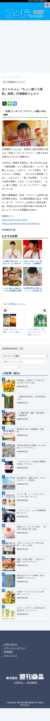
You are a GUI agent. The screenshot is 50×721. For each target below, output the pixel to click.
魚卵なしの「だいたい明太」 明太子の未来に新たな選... (31, 528)
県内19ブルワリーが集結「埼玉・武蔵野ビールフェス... (31, 576)
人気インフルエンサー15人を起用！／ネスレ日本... (30, 544)
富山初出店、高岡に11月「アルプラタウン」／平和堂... (31, 479)
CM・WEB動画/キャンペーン (15, 304)
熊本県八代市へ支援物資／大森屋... (30, 430)
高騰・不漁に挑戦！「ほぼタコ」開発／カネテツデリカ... (31, 560)
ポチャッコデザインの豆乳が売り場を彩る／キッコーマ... (31, 609)
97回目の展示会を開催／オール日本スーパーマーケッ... (31, 446)
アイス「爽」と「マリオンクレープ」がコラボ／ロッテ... (31, 495)
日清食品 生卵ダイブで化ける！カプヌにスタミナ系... (31, 381)
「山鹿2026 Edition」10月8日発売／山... (31, 397)
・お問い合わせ (9, 644)
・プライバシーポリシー (14, 648)
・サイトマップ (9, 655)
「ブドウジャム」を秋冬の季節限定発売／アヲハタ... (31, 462)
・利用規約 (7, 652)
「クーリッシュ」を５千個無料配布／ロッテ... (31, 511)
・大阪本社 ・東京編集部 (25, 682)
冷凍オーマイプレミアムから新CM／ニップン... (30, 593)
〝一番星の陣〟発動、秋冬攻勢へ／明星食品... (31, 414)
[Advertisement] (25, 46)
